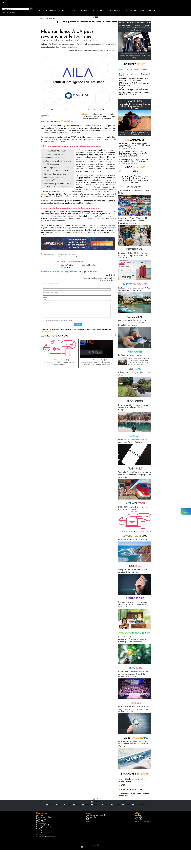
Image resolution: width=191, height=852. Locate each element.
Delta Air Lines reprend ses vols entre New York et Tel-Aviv (134, 93)
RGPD (88, 819)
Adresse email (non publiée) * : (51, 292)
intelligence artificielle (99, 278)
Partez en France (43, 829)
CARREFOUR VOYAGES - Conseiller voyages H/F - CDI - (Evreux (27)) (133, 160)
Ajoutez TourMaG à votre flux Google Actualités (59, 272)
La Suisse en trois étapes (129, 355)
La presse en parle (143, 821)
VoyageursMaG (43, 835)
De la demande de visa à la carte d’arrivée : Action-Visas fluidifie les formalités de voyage (133, 323)
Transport (135, 469)
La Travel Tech (50, 18)
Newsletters (88, 11)
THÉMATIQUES (69, 11)
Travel (134, 703)
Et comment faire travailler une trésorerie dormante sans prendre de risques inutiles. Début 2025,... (135, 56)
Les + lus (129, 69)
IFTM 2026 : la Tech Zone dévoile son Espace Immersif (59, 363)
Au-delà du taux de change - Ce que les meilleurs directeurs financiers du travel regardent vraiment (134, 28)
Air (134, 436)
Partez (135, 284)
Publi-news (134, 187)
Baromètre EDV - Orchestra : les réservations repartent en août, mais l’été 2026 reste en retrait (134, 255)
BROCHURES (134, 774)
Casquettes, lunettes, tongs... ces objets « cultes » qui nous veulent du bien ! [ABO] (134, 604)
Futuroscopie (134, 598)
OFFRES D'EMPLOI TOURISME (128, 149)
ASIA (122, 785)
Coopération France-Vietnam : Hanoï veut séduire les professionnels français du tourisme (134, 220)
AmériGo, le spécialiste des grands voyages (132, 780)
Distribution (134, 249)
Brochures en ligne (44, 817)
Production (135, 401)
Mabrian (84, 114)
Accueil (42, 18)
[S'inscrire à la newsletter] (186, 511)
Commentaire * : (47, 303)
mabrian (112, 278)
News (121, 69)
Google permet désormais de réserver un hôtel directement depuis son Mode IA (80, 22)
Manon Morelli (84, 51)
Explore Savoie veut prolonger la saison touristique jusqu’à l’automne (133, 89)
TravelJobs (41, 831)
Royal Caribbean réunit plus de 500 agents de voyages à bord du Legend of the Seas (134, 674)
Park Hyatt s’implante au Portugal (133, 540)
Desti (135, 369)
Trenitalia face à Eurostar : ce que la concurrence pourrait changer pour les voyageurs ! (134, 474)
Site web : (45, 297)
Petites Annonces (135, 11)
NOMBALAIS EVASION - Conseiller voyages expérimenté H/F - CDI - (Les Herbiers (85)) (134, 145)
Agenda (138, 819)
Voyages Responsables (46, 837)
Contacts (153, 11)
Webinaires (134, 352)
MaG (134, 536)
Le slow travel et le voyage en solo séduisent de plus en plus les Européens (134, 407)
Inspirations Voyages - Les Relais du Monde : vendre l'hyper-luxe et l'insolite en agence (135, 179)
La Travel (135, 503)
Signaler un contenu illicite (96, 815)
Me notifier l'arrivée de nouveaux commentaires (58, 320)
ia (89, 278)
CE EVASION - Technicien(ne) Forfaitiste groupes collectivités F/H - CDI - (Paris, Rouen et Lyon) (134, 153)
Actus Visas (135, 317)
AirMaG (39, 815)
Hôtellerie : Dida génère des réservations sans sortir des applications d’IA (54, 177)
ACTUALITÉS (51, 11)
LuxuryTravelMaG (44, 827)
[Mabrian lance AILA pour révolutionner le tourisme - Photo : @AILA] (78, 53)
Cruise (135, 668)
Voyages (134, 633)
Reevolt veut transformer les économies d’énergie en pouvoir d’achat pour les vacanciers (132, 639)
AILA (78, 150)
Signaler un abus (47, 331)
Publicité (138, 817)
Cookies (88, 821)
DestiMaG (40, 821)
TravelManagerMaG (45, 833)
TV (101, 11)
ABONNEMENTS (114, 11)
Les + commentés (140, 69)
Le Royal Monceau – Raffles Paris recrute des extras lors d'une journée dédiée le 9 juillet (134, 709)
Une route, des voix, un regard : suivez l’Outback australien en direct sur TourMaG (135, 106)
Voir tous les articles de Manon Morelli (70, 261)
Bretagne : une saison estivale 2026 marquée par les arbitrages (133, 79)
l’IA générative (66, 121)
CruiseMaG (41, 819)
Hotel (135, 566)
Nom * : (45, 287)
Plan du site (90, 817)
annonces (134, 140)
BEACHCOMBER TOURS (131, 790)
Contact (138, 815)
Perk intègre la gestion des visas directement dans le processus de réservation (133, 744)
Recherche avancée (9, 12)
